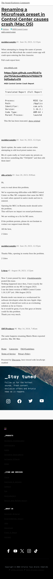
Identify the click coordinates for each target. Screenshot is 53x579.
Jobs (6, 523)
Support (7, 486)
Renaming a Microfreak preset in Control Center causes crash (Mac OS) (25, 17)
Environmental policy (13, 519)
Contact (7, 537)
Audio (6, 450)
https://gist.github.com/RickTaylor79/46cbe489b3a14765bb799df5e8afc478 (23, 76)
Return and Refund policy (15, 500)
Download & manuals (13, 482)
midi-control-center (8, 32)
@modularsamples (34, 278)
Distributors (10, 496)
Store (6, 477)
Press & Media (10, 532)
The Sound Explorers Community (15, 3)
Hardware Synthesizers (14, 441)
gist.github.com (10, 68)
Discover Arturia (12, 514)
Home (4, 349)
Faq (5, 491)
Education (8, 528)
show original (34, 121)
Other (6, 464)
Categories (13, 349)
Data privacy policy (35, 570)
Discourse (16, 360)
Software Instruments (13, 454)
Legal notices (17, 570)
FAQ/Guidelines (27, 349)
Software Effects (12, 459)
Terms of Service (8, 354)
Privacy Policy (24, 354)
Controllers (9, 445)
